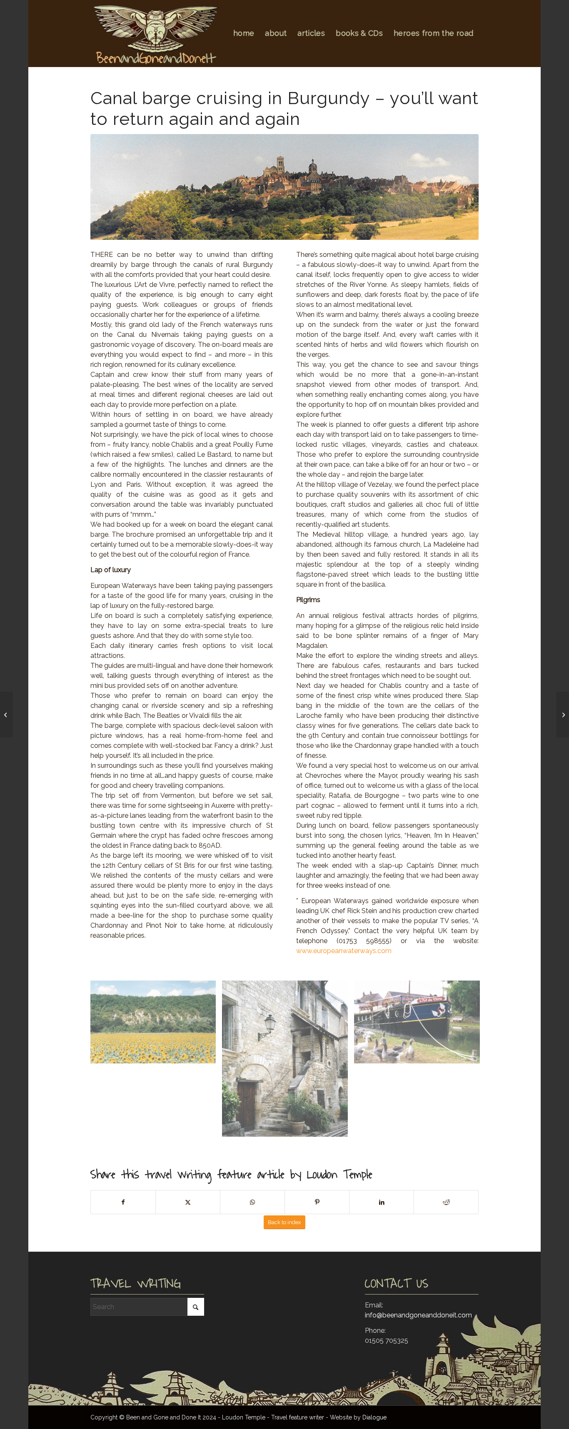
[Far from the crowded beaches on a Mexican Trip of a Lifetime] (6, 714)
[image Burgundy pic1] (156, 1025)
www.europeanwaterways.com (344, 951)
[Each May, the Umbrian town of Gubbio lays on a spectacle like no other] (562, 714)
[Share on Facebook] (123, 1202)
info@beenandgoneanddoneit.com (418, 1315)
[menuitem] (244, 33)
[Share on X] (188, 1202)
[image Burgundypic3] (420, 1025)
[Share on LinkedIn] (381, 1202)
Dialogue (374, 1417)
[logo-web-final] (155, 34)
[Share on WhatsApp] (252, 1202)
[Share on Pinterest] (317, 1202)
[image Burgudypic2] (288, 1062)
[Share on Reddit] (446, 1202)
